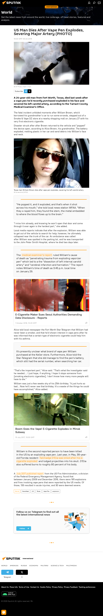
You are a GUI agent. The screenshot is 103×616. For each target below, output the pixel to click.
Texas (38, 491)
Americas (14, 565)
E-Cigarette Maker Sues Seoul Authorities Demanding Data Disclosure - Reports (48, 316)
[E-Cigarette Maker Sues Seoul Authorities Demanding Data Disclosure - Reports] (51, 295)
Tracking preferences (87, 587)
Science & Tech (57, 565)
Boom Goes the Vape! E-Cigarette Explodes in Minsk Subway (47, 430)
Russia (24, 565)
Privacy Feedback (71, 587)
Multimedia (71, 565)
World (17, 491)
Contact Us (34, 587)
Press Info (14, 587)
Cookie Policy (45, 587)
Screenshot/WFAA (21, 192)
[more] (86, 322)
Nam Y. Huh (27, 87)
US (33, 491)
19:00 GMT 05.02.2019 (23, 39)
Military (44, 565)
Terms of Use (24, 587)
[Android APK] (8, 594)
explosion (56, 491)
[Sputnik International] (12, 5)
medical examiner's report (37, 255)
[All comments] (3, 612)
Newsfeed (25, 491)
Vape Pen (46, 491)
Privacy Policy (57, 587)
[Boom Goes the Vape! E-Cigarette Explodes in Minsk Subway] (51, 409)
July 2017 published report (30, 473)
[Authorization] (89, 2)
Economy (33, 565)
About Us (5, 587)
